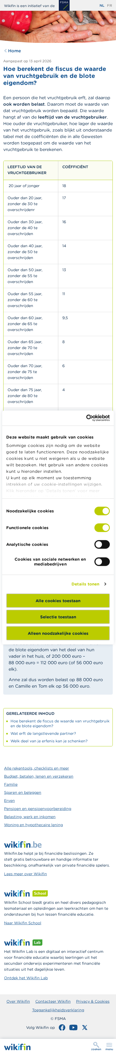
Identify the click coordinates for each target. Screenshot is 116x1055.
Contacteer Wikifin (53, 1001)
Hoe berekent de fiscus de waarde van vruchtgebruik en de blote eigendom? (60, 723)
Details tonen (85, 584)
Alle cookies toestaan (58, 600)
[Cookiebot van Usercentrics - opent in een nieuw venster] (86, 418)
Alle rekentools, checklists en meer (36, 768)
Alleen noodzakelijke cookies (58, 633)
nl (102, 5)
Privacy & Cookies (93, 1001)
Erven (9, 800)
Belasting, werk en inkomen (30, 816)
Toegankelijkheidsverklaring (58, 1010)
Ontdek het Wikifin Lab (26, 977)
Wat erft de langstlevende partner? (43, 733)
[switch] (102, 527)
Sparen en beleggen (22, 792)
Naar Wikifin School (22, 922)
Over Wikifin (18, 1001)
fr (109, 5)
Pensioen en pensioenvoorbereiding (37, 808)
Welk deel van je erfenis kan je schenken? (49, 741)
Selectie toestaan (58, 616)
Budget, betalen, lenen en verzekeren (38, 776)
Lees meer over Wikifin (25, 873)
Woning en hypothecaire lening (33, 824)
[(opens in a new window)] (64, 5)
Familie (11, 784)
